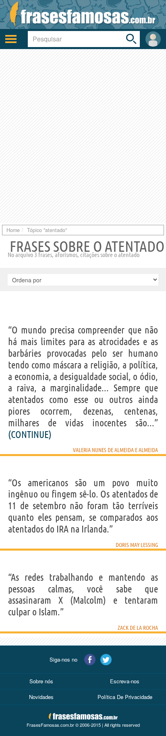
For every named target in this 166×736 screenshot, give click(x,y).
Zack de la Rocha (138, 628)
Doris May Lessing (137, 545)
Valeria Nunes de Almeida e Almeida (115, 450)
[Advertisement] (83, 136)
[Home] (83, 14)
